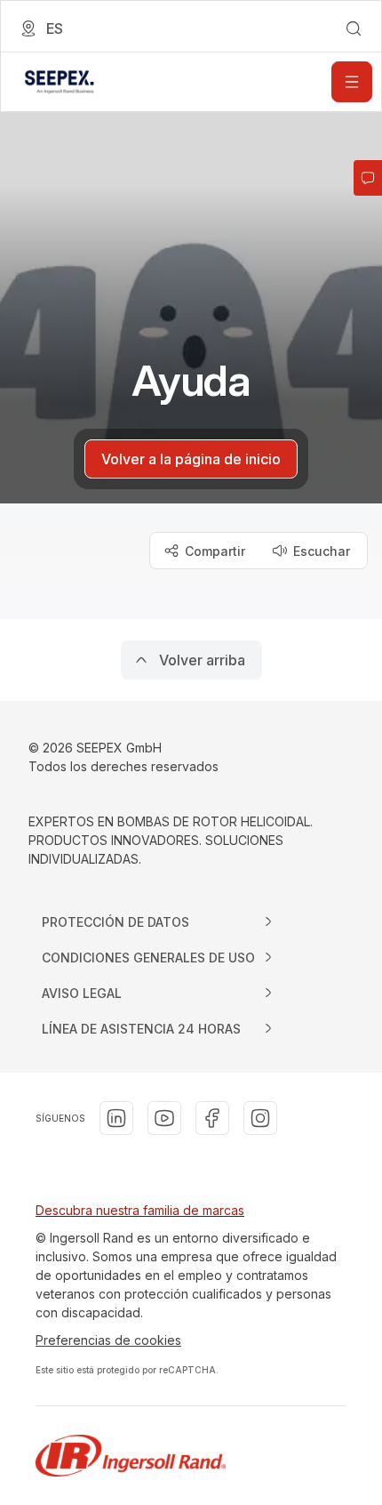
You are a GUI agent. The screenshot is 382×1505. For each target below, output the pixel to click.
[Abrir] (351, 81)
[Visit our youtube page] (164, 1118)
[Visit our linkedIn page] (116, 1118)
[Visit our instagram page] (260, 1118)
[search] (353, 28)
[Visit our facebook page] (212, 1118)
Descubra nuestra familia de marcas (140, 1210)
